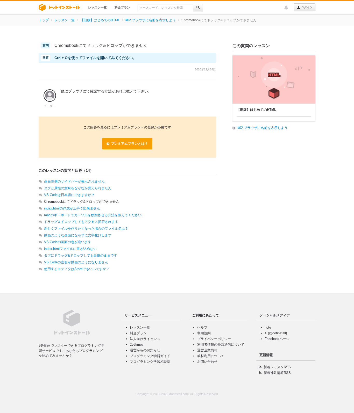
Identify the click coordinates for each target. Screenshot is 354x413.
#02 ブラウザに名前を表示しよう (150, 20)
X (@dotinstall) (276, 333)
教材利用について (210, 356)
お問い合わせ (207, 362)
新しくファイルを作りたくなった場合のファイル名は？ (86, 228)
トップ (44, 20)
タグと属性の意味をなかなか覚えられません (77, 188)
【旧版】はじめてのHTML (100, 20)
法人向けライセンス (145, 339)
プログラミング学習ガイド (150, 356)
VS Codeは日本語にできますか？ (69, 195)
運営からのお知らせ (145, 350)
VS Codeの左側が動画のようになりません (76, 262)
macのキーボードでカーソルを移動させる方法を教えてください (92, 215)
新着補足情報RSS (277, 373)
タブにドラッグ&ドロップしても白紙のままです (80, 255)
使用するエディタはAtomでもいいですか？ (76, 269)
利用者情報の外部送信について (220, 344)
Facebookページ (277, 339)
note (268, 327)
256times (137, 344)
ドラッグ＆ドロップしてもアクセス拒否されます (81, 222)
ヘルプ (202, 327)
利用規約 (204, 333)
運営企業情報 (207, 350)
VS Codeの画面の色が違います (67, 242)
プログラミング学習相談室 (150, 362)
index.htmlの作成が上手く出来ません (72, 208)
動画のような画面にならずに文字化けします (77, 235)
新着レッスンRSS (277, 367)
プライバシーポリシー (214, 339)
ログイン (306, 7)
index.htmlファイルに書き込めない (70, 249)
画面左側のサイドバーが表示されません (74, 181)
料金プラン (122, 7)
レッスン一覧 (97, 7)
